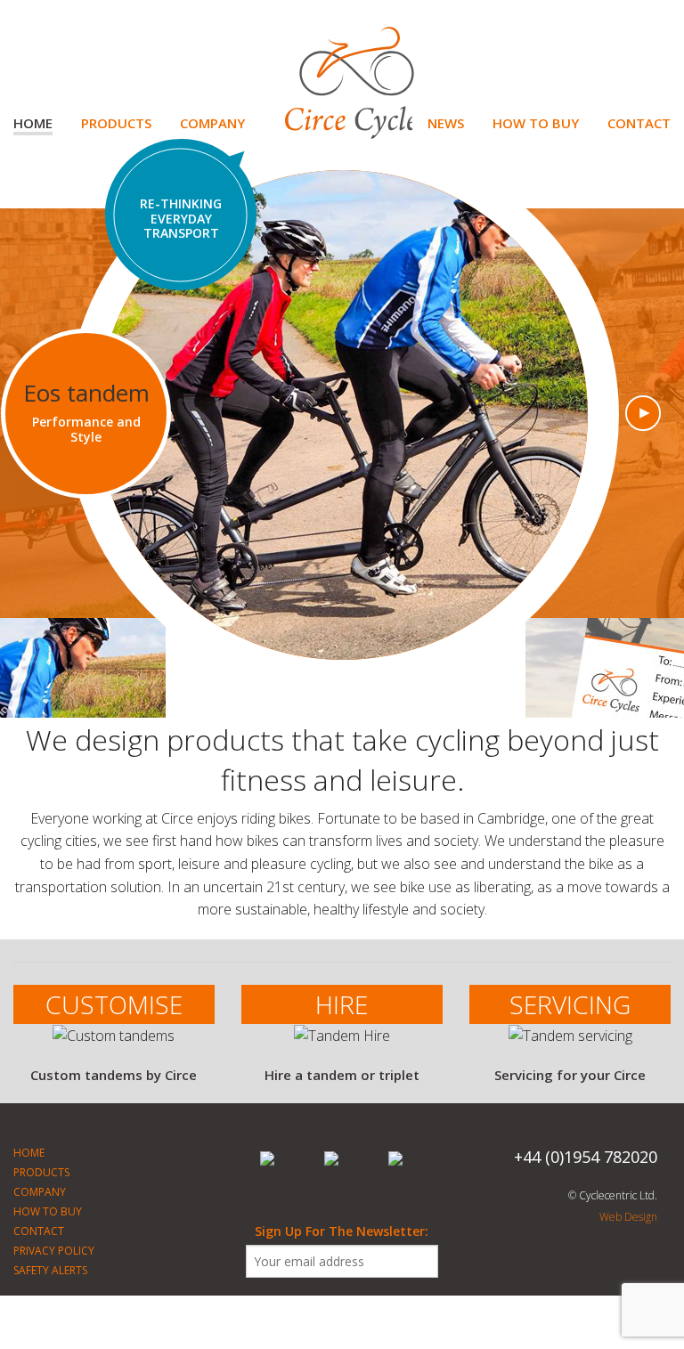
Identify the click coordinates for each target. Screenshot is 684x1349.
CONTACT (639, 123)
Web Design (628, 1216)
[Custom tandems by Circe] (114, 1044)
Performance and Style (86, 429)
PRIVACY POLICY (53, 1250)
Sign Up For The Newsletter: (341, 1231)
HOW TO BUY (536, 123)
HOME (33, 123)
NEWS (446, 123)
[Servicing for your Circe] (570, 1044)
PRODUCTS (116, 123)
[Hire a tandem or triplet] (342, 1044)
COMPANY (212, 123)
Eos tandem (86, 393)
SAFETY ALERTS (50, 1270)
